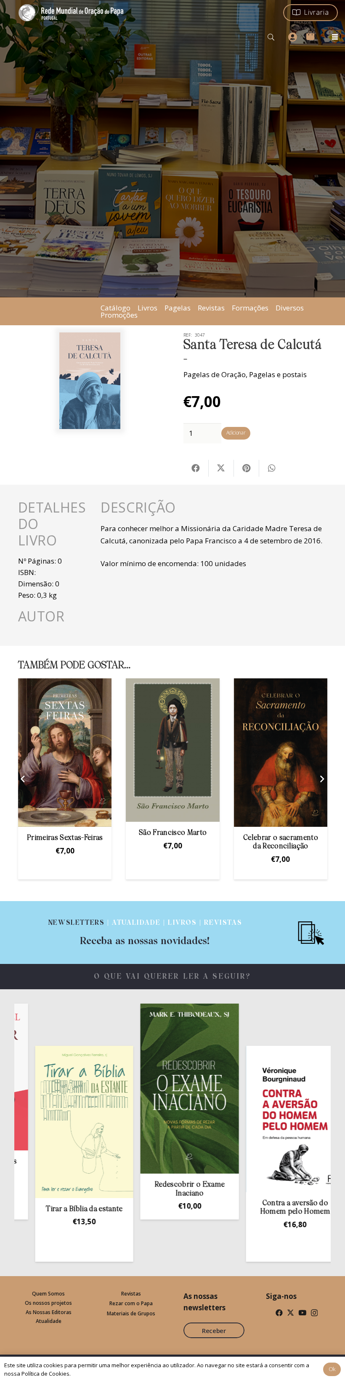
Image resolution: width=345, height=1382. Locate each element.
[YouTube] (302, 1312)
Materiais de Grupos (131, 1313)
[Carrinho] (310, 35)
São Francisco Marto (65, 833)
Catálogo (115, 308)
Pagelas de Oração (214, 374)
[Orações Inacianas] (280, 750)
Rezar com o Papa (131, 1303)
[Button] (292, 37)
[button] (271, 37)
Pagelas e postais (278, 374)
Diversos (290, 308)
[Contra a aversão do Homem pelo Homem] (242, 1119)
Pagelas (178, 308)
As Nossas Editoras (49, 1312)
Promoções (119, 315)
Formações (250, 308)
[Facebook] (279, 1312)
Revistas (211, 308)
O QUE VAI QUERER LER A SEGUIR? (173, 976)
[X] (290, 1312)
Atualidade (48, 1321)
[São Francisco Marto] (64, 750)
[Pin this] (246, 468)
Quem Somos (48, 1293)
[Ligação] (145, 932)
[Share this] (196, 468)
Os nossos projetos (48, 1302)
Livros (147, 308)
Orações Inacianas (280, 833)
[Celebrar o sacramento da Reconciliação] (173, 752)
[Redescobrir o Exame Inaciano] (137, 1089)
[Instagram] (314, 1313)
